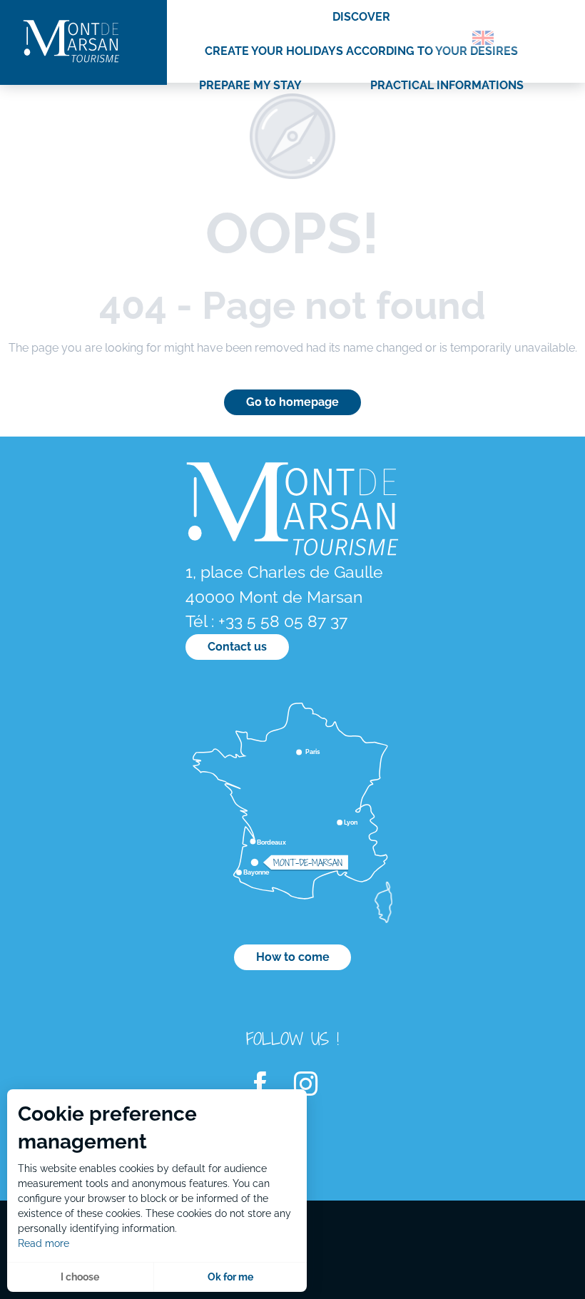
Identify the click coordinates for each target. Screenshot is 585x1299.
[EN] (483, 38)
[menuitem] (71, 42)
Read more (43, 1243)
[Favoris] (524, 40)
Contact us (237, 646)
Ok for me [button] (230, 1277)
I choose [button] (80, 1277)
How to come (293, 957)
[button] (452, 38)
